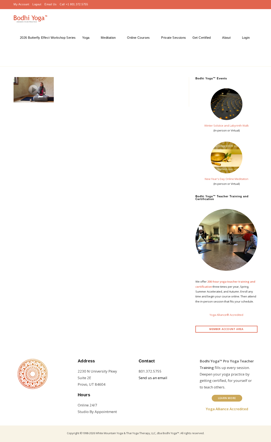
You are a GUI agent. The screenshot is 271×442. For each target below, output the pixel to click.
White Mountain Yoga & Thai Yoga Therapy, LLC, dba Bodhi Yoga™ (137, 433)
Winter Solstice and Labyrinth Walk (226, 125)
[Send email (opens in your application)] (254, 4)
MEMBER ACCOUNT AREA (226, 329)
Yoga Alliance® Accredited (226, 315)
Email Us (50, 4)
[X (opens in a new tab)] (221, 4)
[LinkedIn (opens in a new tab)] (242, 4)
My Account (21, 4)
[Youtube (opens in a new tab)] (249, 4)
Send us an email (153, 377)
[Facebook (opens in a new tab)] (228, 4)
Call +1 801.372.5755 (74, 4)
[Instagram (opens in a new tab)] (235, 4)
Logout (36, 4)
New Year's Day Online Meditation (226, 179)
